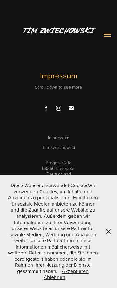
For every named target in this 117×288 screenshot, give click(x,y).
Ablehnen (54, 277)
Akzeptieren (75, 271)
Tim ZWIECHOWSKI (58, 30)
